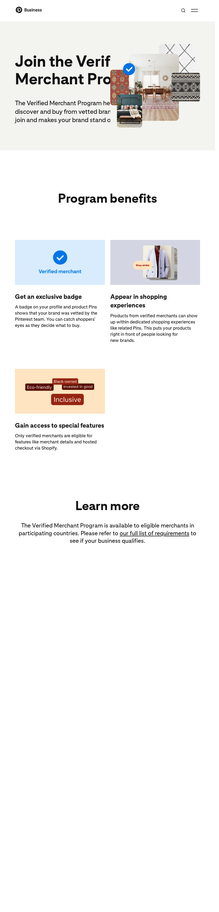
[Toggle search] (183, 10)
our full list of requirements (154, 533)
